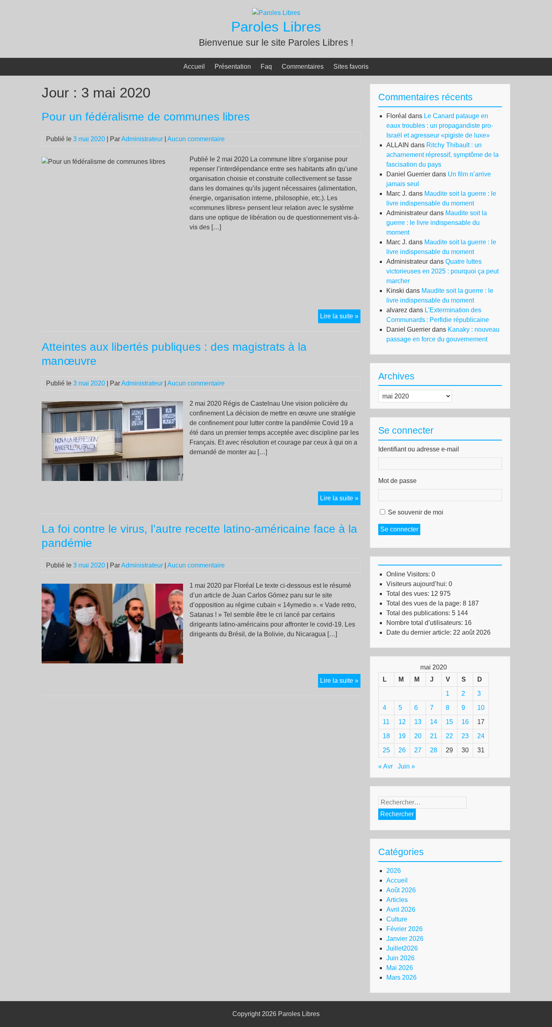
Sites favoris (351, 66)
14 (433, 721)
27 (417, 750)
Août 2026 (401, 890)
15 (449, 721)
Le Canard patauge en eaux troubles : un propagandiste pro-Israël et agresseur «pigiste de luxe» (439, 125)
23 (465, 736)
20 (417, 736)
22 (449, 736)
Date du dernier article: (419, 632)
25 (386, 750)
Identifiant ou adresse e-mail (418, 449)
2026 (393, 870)
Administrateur (142, 139)
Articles (397, 899)
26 (402, 750)
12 (402, 721)
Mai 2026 (399, 967)
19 (402, 736)
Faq (266, 66)
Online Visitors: (409, 574)
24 (481, 736)
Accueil (194, 66)
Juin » (406, 766)
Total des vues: (408, 593)
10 (481, 707)
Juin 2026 (400, 958)
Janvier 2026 (404, 938)
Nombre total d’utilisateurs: (425, 622)
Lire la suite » (340, 317)
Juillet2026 (402, 948)
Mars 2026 (401, 977)
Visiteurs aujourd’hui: (417, 583)
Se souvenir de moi (415, 512)
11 (386, 721)
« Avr (385, 766)
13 (417, 721)
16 (465, 721)
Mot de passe (397, 480)
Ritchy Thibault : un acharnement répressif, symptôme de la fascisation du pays (442, 155)
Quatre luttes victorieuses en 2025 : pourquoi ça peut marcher (442, 271)
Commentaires (303, 66)
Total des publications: (419, 613)
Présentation (233, 66)
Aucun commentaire (196, 139)
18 (386, 736)
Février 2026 (404, 928)
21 (433, 736)
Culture (396, 919)
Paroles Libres (276, 26)
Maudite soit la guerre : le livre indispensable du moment (436, 223)
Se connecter (399, 529)
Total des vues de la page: (424, 603)
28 (433, 750)
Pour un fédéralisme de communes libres (146, 116)
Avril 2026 (400, 909)
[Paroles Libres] (276, 12)
